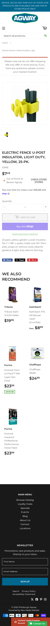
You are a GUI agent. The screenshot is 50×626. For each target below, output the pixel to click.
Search (15, 591)
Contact (25, 524)
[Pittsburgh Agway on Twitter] (32, 599)
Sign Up (25, 581)
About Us (25, 520)
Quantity (7, 201)
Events (25, 512)
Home (5, 43)
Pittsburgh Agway (28, 607)
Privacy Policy (29, 591)
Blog (25, 516)
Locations (25, 528)
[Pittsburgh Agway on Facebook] (37, 599)
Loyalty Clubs (25, 504)
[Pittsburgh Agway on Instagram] (45, 599)
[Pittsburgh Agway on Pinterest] (41, 599)
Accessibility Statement (23, 594)
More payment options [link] (25, 234)
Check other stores (39, 180)
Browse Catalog (25, 500)
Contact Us (38, 623)
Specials (25, 508)
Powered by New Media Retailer (24, 610)
